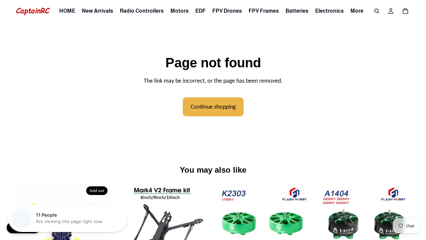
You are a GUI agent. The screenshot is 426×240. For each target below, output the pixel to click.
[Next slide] (100, 232)
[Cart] (405, 11)
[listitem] (357, 11)
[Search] (376, 11)
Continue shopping (213, 106)
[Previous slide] (124, 232)
